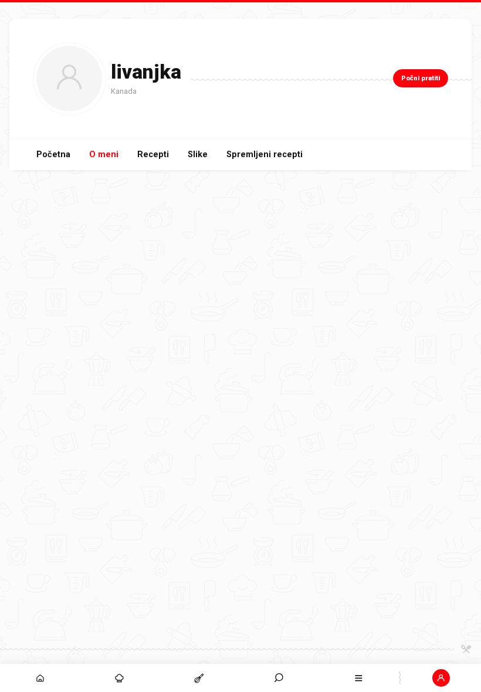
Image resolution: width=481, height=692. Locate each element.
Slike (198, 155)
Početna (53, 155)
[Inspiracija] (120, 678)
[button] (279, 678)
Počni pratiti (420, 78)
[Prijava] (441, 678)
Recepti (153, 155)
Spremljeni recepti (264, 155)
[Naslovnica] (40, 678)
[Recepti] (199, 678)
